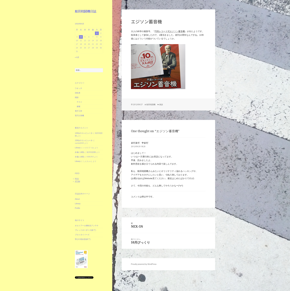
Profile (77, 208)
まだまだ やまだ (139, 143)
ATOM (77, 181)
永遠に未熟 (79, 152)
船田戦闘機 (150, 104)
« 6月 (77, 57)
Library (77, 148)
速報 (78, 106)
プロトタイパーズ (82, 235)
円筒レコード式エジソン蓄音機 (170, 31)
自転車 (77, 93)
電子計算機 (79, 116)
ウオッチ (78, 88)
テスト (79, 102)
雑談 (77, 97)
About (77, 199)
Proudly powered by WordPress (143, 264)
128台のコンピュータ (83, 133)
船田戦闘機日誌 (85, 11)
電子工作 (78, 111)
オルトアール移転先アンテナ (86, 226)
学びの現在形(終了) (83, 239)
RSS (77, 179)
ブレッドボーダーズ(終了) (85, 230)
